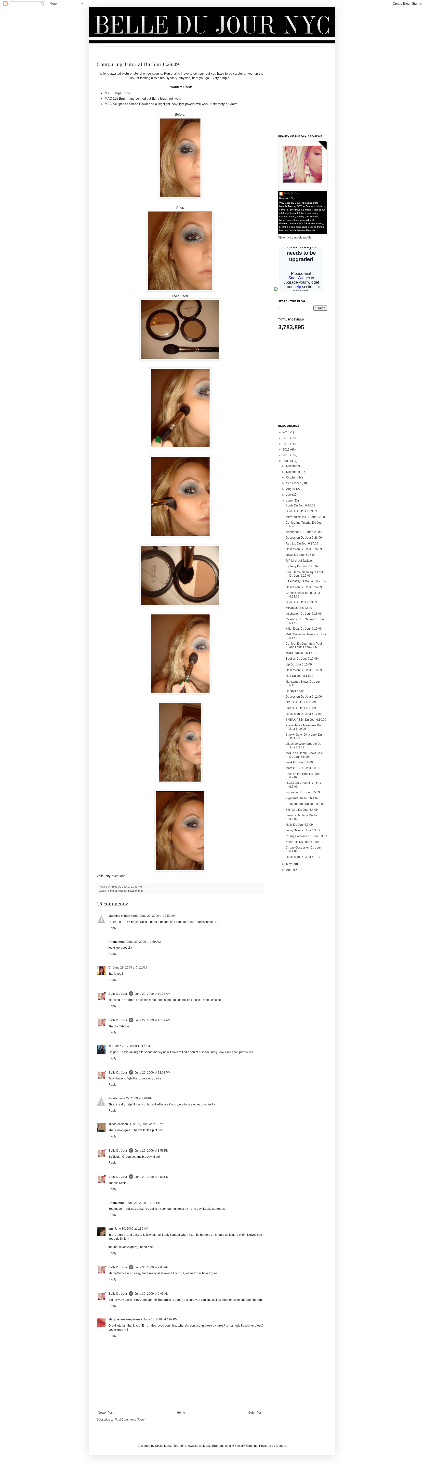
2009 (286, 461)
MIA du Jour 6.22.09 (299, 608)
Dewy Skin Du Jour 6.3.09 (303, 830)
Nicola (112, 1098)
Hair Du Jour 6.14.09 (299, 676)
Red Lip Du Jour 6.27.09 (302, 543)
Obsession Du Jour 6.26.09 (304, 549)
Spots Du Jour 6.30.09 (300, 505)
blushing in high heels (123, 915)
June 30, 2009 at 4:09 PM (160, 1319)
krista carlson (118, 1124)
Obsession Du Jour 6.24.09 (304, 587)
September (294, 483)
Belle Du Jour (119, 886)
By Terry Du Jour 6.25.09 (302, 566)
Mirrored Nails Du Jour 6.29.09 (306, 517)
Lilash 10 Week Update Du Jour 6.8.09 (303, 745)
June (289, 500)
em (110, 1228)
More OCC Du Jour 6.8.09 (303, 768)
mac (140, 890)
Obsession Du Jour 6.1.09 (303, 857)
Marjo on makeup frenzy (125, 1319)
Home (181, 1412)
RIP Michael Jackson (300, 560)
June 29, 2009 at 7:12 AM (130, 967)
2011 (286, 449)
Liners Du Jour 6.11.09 (301, 708)
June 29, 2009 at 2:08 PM (136, 1098)
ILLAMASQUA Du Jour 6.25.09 (306, 581)
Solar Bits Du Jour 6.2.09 (302, 842)
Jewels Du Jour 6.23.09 (301, 602)
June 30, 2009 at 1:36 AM (131, 1228)
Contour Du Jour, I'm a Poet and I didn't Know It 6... (304, 645)
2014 (286, 432)
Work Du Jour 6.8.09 (299, 762)
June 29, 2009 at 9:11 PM (143, 1203)
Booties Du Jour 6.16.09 (302, 658)
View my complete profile (295, 237)
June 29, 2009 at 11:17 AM (132, 1046)
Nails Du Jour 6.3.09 (299, 824)
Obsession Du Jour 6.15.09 (304, 670)
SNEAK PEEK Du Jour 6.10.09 (306, 719)
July (289, 494)
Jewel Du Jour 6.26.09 (301, 555)
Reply (112, 928)
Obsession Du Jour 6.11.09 (304, 714)
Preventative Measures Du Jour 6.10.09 (303, 727)
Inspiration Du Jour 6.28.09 (304, 532)
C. (109, 967)
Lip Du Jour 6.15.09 (299, 664)
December (293, 466)
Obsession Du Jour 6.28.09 (304, 537)
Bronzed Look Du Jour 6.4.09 (305, 804)
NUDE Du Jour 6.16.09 (301, 653)
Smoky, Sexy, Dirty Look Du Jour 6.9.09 (304, 736)
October (291, 477)
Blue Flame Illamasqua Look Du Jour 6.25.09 (305, 574)
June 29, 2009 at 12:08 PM (152, 1072)
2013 (286, 438)
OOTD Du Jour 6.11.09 (301, 702)
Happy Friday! (295, 691)
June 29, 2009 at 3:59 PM (152, 1150)
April (289, 870)
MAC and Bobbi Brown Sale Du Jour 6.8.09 (304, 754)
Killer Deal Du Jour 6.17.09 (304, 628)
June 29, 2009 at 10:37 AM (152, 994)
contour (112, 890)
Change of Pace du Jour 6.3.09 (306, 836)
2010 (286, 455)
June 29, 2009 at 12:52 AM (157, 915)
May (289, 864)
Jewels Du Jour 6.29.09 (301, 511)
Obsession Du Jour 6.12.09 (304, 696)
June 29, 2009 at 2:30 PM (146, 1124)
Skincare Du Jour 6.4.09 (302, 809)
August (291, 489)
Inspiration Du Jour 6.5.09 (303, 792)
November (293, 472)
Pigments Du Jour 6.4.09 (302, 798)
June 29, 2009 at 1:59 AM (144, 941)
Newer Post (105, 1412)
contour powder (127, 890)
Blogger (281, 1446)
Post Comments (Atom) (130, 1419)
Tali (110, 1046)
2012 (286, 444)
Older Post (255, 1412)
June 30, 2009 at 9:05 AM (152, 1267)
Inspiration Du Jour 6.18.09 (304, 613)
